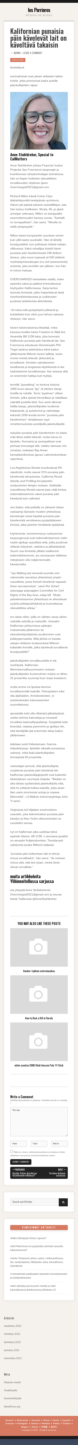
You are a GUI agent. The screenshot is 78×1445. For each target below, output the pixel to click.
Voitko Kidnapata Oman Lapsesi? (28, 1238)
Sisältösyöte (10, 1390)
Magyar (24, 1427)
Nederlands (22, 1420)
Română (46, 1423)
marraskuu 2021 (13, 1358)
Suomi (35, 1427)
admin (17, 53)
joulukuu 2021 (12, 1350)
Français (10, 1423)
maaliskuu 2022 (12, 1326)
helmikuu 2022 (12, 1334)
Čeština (66, 1423)
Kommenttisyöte (12, 1398)
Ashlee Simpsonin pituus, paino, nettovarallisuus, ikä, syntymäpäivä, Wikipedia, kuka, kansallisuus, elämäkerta (37, 1262)
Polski (56, 1423)
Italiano (34, 1423)
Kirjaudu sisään (12, 1382)
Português (23, 1423)
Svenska (36, 1420)
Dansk (56, 1420)
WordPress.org (12, 1406)
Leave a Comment (33, 53)
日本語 (44, 1427)
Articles (18, 60)
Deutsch (9, 1420)
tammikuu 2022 (12, 1342)
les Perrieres (39, 9)
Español (66, 1420)
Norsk (46, 1420)
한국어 (54, 1427)
